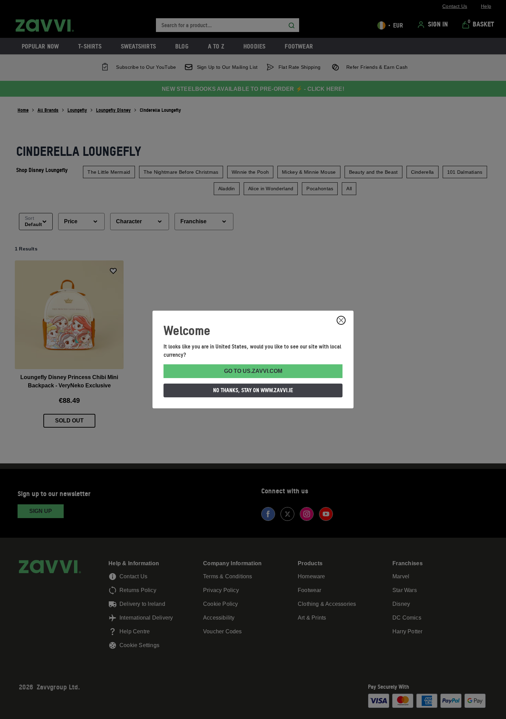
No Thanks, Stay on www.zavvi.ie (253, 390)
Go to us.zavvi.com (253, 371)
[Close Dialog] (341, 320)
